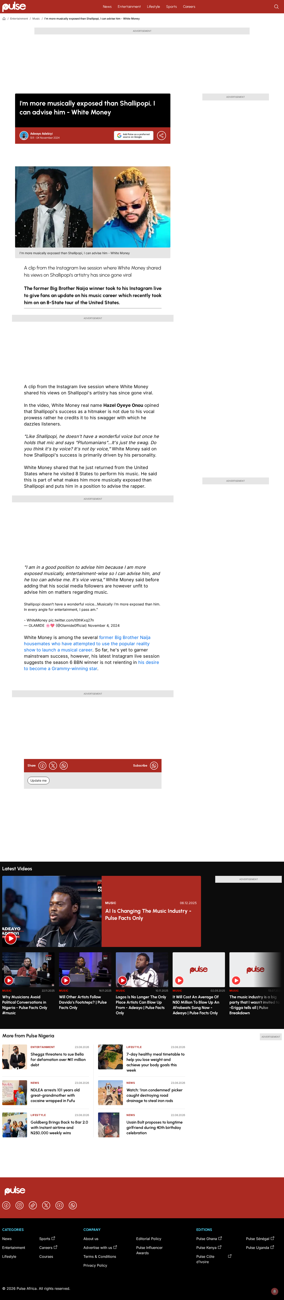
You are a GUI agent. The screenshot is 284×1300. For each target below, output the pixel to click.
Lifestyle (153, 6)
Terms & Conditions (99, 1256)
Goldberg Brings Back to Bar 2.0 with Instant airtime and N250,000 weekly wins (59, 1127)
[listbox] (142, 988)
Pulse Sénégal (257, 1238)
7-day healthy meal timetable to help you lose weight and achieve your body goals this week (155, 1062)
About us (90, 1238)
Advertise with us (97, 1247)
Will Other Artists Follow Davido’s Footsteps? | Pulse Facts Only (83, 1002)
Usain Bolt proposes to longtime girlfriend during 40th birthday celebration (154, 1127)
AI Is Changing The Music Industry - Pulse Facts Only (148, 914)
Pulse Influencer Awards (149, 1250)
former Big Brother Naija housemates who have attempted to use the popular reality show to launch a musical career (87, 644)
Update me (38, 780)
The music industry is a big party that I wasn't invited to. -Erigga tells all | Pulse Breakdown (254, 1004)
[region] (142, 988)
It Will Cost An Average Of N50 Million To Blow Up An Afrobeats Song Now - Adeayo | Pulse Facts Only (196, 1004)
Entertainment (129, 6)
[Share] (161, 135)
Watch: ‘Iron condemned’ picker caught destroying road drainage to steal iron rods (154, 1095)
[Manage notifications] (274, 1291)
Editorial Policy (148, 1238)
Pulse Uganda (257, 1247)
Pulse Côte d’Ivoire (205, 1259)
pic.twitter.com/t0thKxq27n (71, 620)
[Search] (277, 7)
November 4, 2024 (104, 625)
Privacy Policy (95, 1265)
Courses (46, 1256)
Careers (189, 6)
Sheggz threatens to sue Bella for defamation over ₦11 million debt (58, 1059)
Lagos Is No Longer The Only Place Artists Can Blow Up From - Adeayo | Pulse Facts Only (141, 1004)
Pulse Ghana (206, 1238)
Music (36, 18)
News (107, 6)
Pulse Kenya (206, 1247)
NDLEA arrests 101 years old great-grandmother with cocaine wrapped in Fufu (55, 1095)
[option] (28, 988)
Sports (171, 6)
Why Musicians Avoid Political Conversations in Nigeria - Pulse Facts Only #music (24, 1004)
